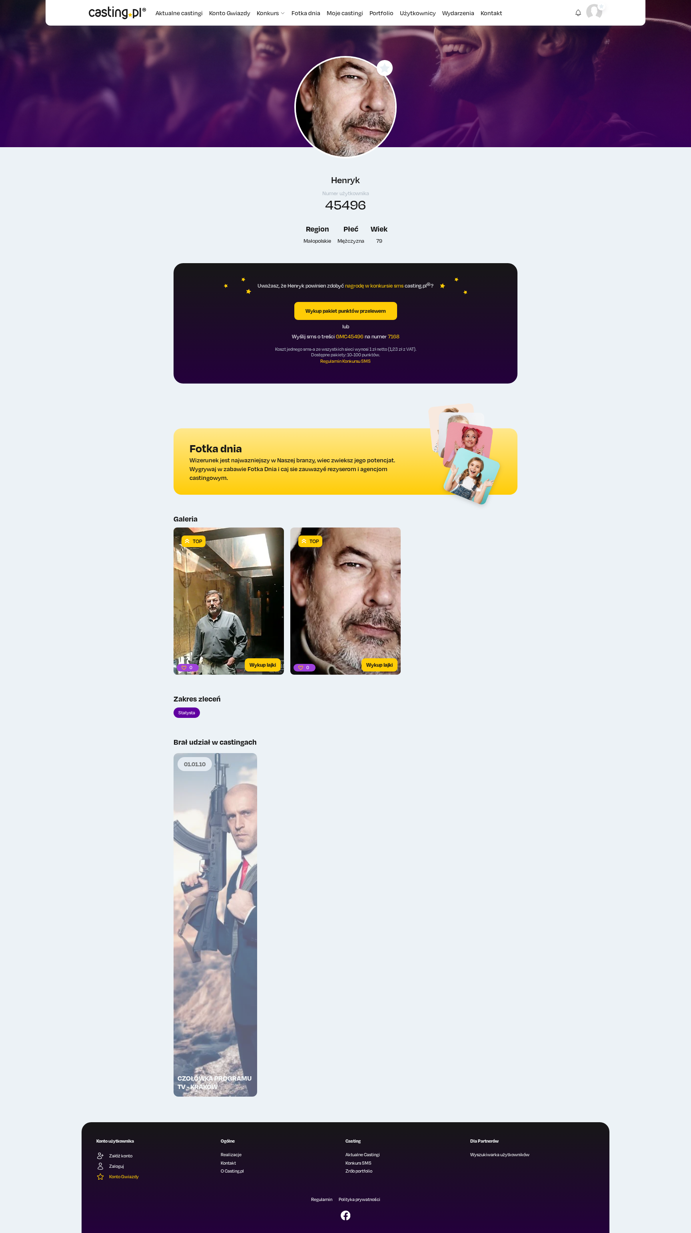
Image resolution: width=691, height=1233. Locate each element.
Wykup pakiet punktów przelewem (346, 311)
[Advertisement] (215, 950)
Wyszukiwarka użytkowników (499, 1154)
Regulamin (321, 1199)
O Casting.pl (232, 1171)
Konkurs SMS (358, 1163)
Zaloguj (116, 1166)
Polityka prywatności (359, 1199)
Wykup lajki (263, 664)
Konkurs (268, 12)
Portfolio (381, 12)
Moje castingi (345, 12)
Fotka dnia (306, 12)
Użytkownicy (418, 12)
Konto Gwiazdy (229, 12)
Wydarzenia (458, 12)
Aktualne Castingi (363, 1154)
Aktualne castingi (179, 12)
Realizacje (231, 1154)
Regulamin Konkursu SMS (345, 361)
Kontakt (491, 12)
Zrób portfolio (359, 1171)
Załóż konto (120, 1156)
